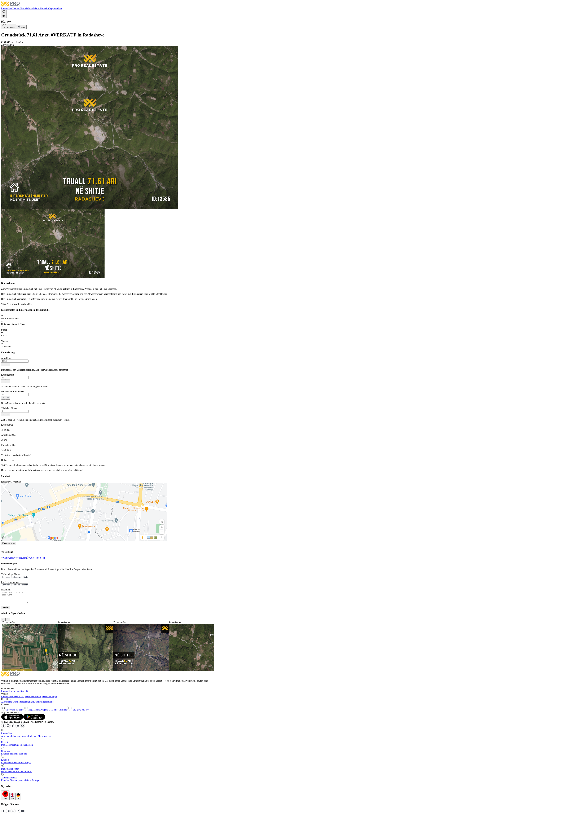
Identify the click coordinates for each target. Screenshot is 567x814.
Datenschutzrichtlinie (43, 701)
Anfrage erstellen (54, 8)
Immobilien (6, 8)
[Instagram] (8, 727)
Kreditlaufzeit (7, 375)
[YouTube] (22, 727)
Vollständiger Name (10, 574)
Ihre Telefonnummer (10, 582)
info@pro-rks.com (14, 709)
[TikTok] (13, 727)
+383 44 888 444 (37, 557)
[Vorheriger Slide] (3, 619)
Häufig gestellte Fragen (46, 696)
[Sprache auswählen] (3, 16)
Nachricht (5, 589)
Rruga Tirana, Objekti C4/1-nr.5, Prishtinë (47, 709)
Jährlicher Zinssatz (9, 408)
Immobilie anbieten (37, 8)
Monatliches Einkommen (13, 391)
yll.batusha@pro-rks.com (15, 557)
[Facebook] (3, 727)
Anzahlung (6, 358)
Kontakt (24, 8)
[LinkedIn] (17, 727)
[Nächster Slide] (7, 619)
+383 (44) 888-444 (80, 709)
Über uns (16, 8)
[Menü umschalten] (2, 20)
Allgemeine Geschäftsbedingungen (17, 701)
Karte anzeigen (8, 543)
